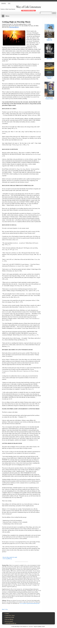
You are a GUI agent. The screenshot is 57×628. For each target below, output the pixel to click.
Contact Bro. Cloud (9, 615)
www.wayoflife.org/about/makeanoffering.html (29, 603)
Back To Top (4, 609)
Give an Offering (9, 619)
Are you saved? (9, 621)
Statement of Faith (9, 617)
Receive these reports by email (10, 557)
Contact (7, 613)
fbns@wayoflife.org (14, 27)
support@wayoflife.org (10, 623)
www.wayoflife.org (7, 558)
